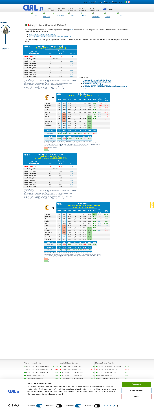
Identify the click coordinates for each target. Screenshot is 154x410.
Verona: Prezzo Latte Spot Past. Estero (38, 372)
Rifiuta (136, 396)
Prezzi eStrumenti (50, 9)
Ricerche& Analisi (82, 9)
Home (85, 2)
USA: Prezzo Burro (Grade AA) (106, 372)
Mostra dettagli (109, 406)
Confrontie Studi (61, 9)
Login (120, 2)
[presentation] (26, 14)
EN (129, 2)
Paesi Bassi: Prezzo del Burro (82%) (72, 378)
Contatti (114, 2)
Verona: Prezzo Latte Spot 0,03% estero (38, 366)
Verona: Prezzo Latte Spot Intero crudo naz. (39, 369)
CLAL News (108, 9)
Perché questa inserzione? (5, 50)
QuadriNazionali (72, 9)
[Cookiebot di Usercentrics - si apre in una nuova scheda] (13, 405)
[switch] (59, 405)
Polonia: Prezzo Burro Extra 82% (71, 366)
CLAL (33, 8)
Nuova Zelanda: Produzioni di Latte (108, 378)
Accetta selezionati (136, 390)
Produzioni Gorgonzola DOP (34, 378)
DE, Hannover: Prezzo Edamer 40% (72, 372)
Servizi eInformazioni (95, 9)
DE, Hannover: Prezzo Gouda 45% (72, 375)
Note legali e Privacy (95, 2)
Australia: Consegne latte (105, 375)
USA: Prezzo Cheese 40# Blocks (107, 369)
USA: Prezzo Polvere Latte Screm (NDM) (109, 366)
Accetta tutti (136, 384)
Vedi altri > (5, 48)
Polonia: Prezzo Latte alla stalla (71, 369)
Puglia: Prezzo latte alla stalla (35, 375)
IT (126, 2)
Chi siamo (107, 2)
